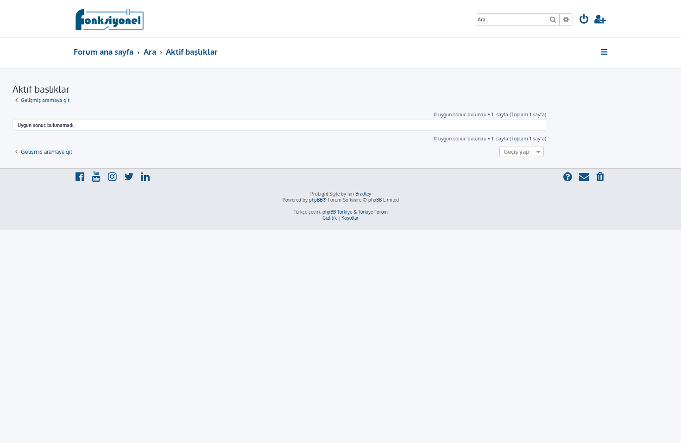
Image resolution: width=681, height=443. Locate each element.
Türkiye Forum (373, 212)
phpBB (315, 200)
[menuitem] (584, 20)
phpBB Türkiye (337, 212)
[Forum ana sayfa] (109, 18)
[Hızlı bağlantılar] (605, 52)
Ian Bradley (359, 193)
